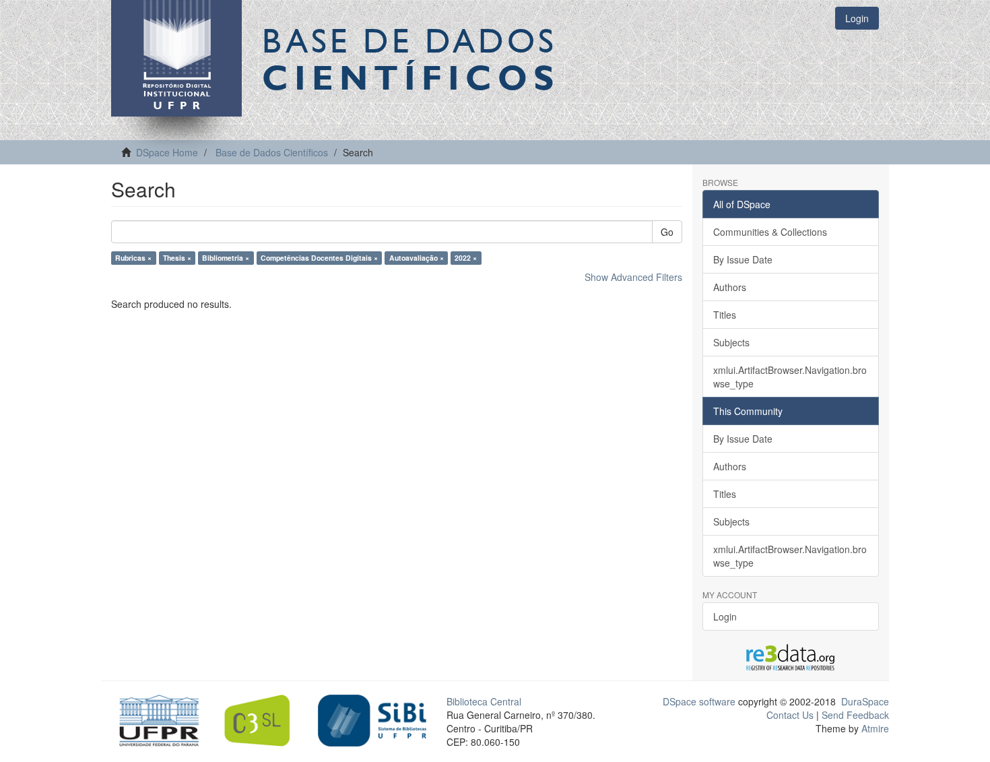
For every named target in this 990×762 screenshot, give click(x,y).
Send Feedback (855, 715)
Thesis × (177, 258)
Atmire (874, 728)
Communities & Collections (770, 232)
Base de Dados (411, 58)
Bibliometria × (225, 258)
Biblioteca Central (484, 701)
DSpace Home (167, 152)
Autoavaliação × (416, 258)
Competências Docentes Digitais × (319, 258)
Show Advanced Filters (633, 277)
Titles (724, 314)
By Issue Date (742, 259)
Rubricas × (133, 258)
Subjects (731, 342)
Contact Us (790, 715)
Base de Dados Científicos (272, 152)
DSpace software (699, 701)
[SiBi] (372, 719)
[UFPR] (155, 719)
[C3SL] (263, 719)
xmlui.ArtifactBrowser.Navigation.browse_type (790, 376)
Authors (729, 287)
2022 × (466, 258)
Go (667, 232)
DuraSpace (865, 701)
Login (725, 616)
